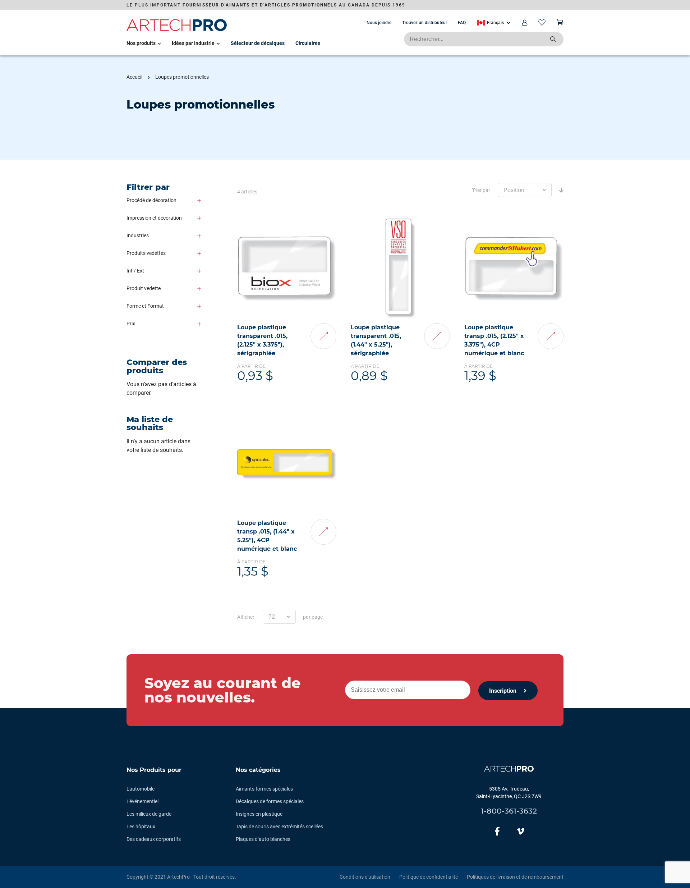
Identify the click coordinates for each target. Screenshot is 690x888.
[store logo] (176, 29)
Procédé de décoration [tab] (151, 200)
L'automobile (140, 789)
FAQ (462, 22)
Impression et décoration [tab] (154, 218)
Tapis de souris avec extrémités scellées (279, 826)
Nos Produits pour (153, 769)
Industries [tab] (137, 235)
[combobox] (484, 39)
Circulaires (307, 43)
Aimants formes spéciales (264, 789)
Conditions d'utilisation (365, 877)
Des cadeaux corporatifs (153, 839)
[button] (494, 22)
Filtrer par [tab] (148, 187)
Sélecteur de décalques (258, 43)
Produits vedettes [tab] (146, 253)
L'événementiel (142, 801)
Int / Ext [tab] (135, 271)
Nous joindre (379, 22)
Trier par (481, 190)
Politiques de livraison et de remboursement (515, 877)
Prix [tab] (130, 323)
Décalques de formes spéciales (270, 801)
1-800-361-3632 (509, 810)
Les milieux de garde (148, 814)
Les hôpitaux (140, 826)
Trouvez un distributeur (424, 22)
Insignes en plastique (259, 814)
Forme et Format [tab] (145, 306)
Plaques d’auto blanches (263, 839)
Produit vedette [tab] (143, 288)
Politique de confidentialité (428, 877)
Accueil (134, 77)
